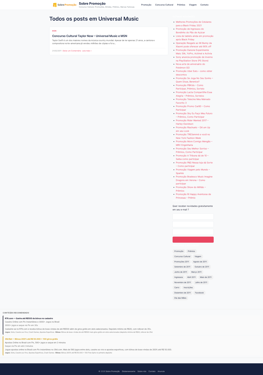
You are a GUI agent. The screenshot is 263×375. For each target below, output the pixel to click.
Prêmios (181, 4)
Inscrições (188, 287)
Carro (176, 287)
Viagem (193, 4)
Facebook (199, 293)
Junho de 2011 (180, 272)
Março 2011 (196, 272)
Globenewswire (128, 371)
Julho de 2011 (201, 282)
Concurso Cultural (164, 4)
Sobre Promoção (92, 3)
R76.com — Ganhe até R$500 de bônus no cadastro (29, 318)
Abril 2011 (191, 277)
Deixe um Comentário (72, 51)
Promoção (146, 4)
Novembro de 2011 (182, 282)
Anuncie (161, 371)
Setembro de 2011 (182, 267)
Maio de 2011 (205, 277)
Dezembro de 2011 (182, 293)
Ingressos (178, 277)
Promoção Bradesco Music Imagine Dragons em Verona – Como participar (194, 180)
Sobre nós (142, 371)
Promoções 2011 (181, 262)
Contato (204, 4)
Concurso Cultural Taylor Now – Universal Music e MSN (89, 36)
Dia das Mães (180, 298)
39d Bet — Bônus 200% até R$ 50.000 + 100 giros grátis (31, 339)
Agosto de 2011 (200, 262)
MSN (54, 31)
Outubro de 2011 (202, 267)
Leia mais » (87, 51)
